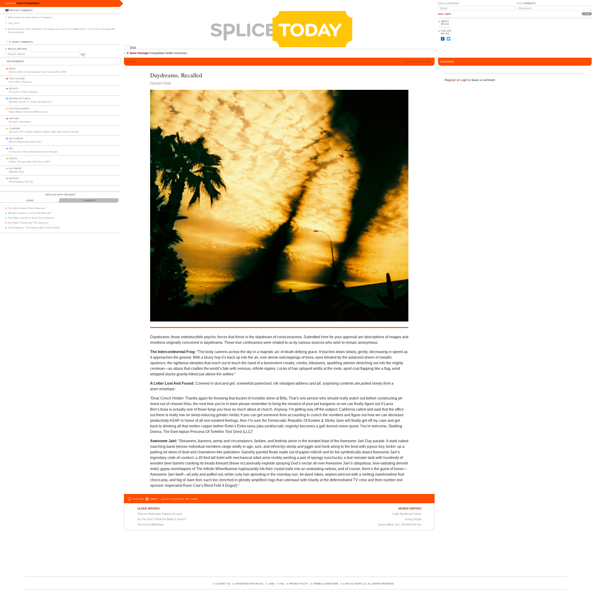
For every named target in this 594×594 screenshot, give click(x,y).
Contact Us (223, 583)
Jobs (271, 583)
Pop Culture (17, 78)
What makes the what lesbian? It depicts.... (31, 17)
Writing (14, 118)
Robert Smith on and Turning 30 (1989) (37, 72)
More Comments (22, 42)
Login (463, 80)
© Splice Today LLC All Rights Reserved (368, 583)
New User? (444, 14)
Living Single (413, 519)
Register (450, 80)
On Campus (16, 138)
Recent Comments (21, 10)
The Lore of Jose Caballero (23, 92)
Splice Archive (17, 49)
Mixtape (14, 178)
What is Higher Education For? (25, 141)
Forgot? (529, 3)
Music (12, 68)
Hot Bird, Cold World (19, 121)
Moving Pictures (19, 98)
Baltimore (15, 168)
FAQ (281, 583)
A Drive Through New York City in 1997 (29, 161)
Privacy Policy (298, 583)
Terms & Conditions (325, 583)
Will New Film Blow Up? (30, 102)
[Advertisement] (571, 37)
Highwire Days (16, 171)
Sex (11, 148)
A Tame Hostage (137, 53)
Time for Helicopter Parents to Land (159, 514)
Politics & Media (19, 108)
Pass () (526, 3)
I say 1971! (14, 23)
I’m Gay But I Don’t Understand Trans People (33, 151)
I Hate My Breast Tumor (406, 514)
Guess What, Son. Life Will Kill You (399, 524)
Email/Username (448, 3)
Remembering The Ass (21, 181)
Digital (13, 158)
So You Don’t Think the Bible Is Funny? (161, 519)
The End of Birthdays (150, 524)
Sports (13, 88)
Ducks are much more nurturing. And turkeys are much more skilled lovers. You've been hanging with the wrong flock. (61, 30)
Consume (14, 128)
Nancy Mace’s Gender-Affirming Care (28, 111)
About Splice (445, 23)
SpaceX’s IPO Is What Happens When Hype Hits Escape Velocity (44, 131)
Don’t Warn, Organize (20, 82)
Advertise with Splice (249, 583)
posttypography (28, 3)
